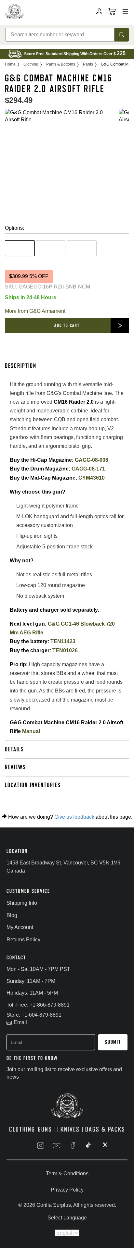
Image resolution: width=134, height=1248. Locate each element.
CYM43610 (91, 478)
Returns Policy (23, 939)
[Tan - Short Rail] (81, 248)
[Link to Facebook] (72, 1145)
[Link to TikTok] (88, 1145)
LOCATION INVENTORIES (33, 785)
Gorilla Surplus (53, 1205)
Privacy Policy (67, 1190)
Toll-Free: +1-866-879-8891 (38, 1005)
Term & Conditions (67, 1173)
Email (20, 1022)
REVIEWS (15, 767)
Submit (113, 1042)
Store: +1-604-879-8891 (34, 1015)
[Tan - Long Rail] (50, 248)
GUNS (45, 1129)
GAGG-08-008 (91, 460)
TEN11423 (62, 641)
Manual (31, 731)
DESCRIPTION (20, 365)
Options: (14, 228)
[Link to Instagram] (41, 1145)
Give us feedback (74, 817)
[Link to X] (104, 1145)
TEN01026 (65, 650)
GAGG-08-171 (88, 468)
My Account (20, 927)
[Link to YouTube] (56, 1145)
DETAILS (14, 749)
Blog (12, 915)
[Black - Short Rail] (19, 248)
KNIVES (70, 1129)
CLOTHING (22, 1129)
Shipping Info (22, 903)
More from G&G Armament (35, 311)
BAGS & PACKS (105, 1129)
